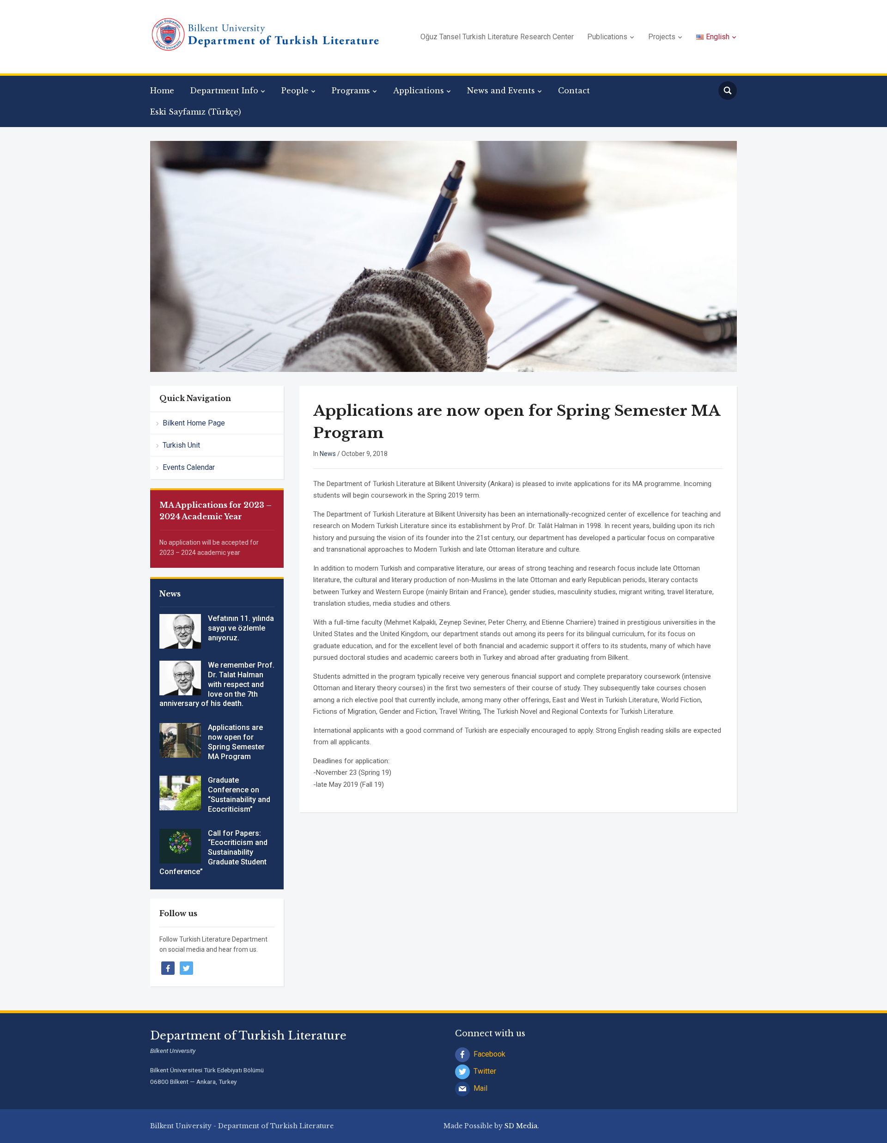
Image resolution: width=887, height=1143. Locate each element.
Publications (607, 36)
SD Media (520, 1126)
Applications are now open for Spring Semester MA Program (236, 741)
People (295, 90)
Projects (661, 36)
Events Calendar (189, 467)
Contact (574, 90)
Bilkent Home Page (194, 423)
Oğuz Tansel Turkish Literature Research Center (497, 36)
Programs (351, 90)
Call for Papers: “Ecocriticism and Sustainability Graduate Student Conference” (213, 852)
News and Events (501, 90)
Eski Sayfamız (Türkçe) (195, 111)
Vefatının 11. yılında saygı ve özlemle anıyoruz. (241, 628)
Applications (418, 90)
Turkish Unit (181, 445)
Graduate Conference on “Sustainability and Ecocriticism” (239, 794)
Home (162, 90)
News (328, 453)
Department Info (224, 90)
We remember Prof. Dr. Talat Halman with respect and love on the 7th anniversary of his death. (216, 684)
